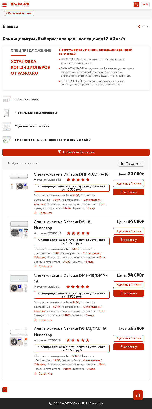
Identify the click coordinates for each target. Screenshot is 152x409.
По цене (131, 163)
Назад (145, 26)
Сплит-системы (26, 99)
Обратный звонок (18, 13)
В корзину (128, 192)
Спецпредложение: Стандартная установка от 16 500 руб (71, 188)
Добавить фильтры (78, 152)
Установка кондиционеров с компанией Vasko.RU (52, 139)
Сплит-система (71, 174)
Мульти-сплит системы (32, 126)
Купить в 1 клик (128, 183)
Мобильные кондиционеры (35, 112)
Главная (10, 26)
